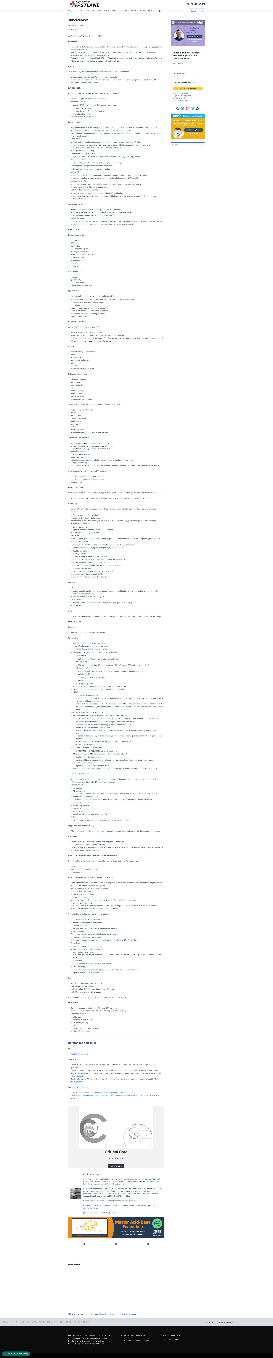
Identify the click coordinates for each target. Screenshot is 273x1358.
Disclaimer (137, 1341)
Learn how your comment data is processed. (118, 1314)
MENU (70, 11)
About (123, 1335)
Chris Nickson (91, 1174)
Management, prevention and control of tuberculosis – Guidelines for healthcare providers (107, 1095)
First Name (178, 63)
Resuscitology (104, 1213)
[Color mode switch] (159, 11)
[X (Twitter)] (188, 4)
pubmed (74, 1068)
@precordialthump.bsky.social (108, 1206)
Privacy (146, 1341)
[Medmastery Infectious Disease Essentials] (188, 126)
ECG (82, 11)
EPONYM (115, 11)
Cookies (127, 1341)
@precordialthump (90, 1208)
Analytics (140, 1335)
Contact (151, 11)
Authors (131, 1335)
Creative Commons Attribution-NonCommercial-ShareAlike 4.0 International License (87, 1341)
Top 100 (107, 11)
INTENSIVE (142, 11)
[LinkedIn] (148, 1244)
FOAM (88, 1194)
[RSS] (203, 4)
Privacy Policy (190, 82)
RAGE (96, 1213)
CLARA (99, 11)
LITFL (106, 1335)
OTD (93, 11)
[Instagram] (196, 4)
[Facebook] (192, 4)
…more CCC (116, 1166)
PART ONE (133, 11)
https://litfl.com (97, 1344)
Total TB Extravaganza (80, 1054)
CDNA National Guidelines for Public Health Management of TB (96, 1092)
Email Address (179, 73)
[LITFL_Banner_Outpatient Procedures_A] (188, 33)
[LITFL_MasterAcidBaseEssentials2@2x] (116, 1228)
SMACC (114, 1213)
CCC (87, 11)
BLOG (76, 11)
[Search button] (202, 11)
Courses (124, 11)
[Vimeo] (199, 4)
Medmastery (230, 1322)
